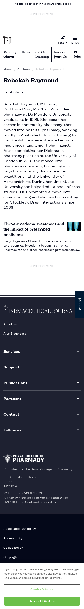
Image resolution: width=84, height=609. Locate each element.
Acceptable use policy (19, 528)
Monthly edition (9, 54)
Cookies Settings (41, 589)
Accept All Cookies (42, 601)
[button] (79, 304)
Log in (63, 42)
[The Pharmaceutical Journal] (7, 40)
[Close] (77, 569)
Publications (15, 382)
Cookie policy (13, 547)
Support (11, 367)
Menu (75, 42)
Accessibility (12, 538)
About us (10, 324)
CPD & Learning (42, 54)
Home (7, 69)
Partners (12, 398)
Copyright (10, 557)
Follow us (12, 429)
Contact (11, 414)
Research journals (61, 54)
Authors (23, 69)
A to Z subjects (14, 333)
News (26, 52)
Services (11, 351)
